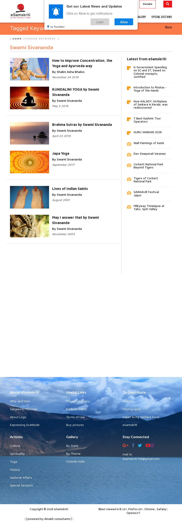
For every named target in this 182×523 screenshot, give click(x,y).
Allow (124, 22)
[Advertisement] (91, 321)
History (15, 469)
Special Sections (21, 485)
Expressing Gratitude (25, 425)
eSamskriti (130, 425)
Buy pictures (75, 425)
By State (72, 445)
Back (168, 27)
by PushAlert (57, 26)
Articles (128, 401)
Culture (15, 445)
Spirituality (17, 453)
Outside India (75, 461)
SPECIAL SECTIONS (161, 17)
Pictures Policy (76, 409)
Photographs (132, 409)
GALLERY (141, 17)
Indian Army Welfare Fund (141, 417)
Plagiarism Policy (78, 401)
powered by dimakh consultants (49, 519)
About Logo (18, 417)
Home (17, 38)
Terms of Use (75, 417)
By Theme (73, 453)
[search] (167, 4)
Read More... (62, 65)
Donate (147, 4)
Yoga (13, 461)
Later (100, 22)
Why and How (20, 401)
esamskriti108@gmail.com (141, 459)
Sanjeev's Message (23, 409)
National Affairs (21, 477)
